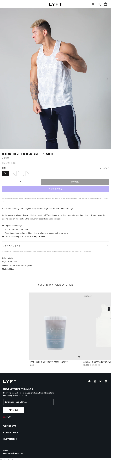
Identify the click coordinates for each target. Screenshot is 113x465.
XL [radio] (29, 173)
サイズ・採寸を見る (11, 245)
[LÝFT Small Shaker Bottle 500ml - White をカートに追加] (79, 357)
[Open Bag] (105, 4)
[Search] (99, 4)
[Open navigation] (5, 4)
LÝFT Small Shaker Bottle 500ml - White (49, 362)
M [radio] (13, 173)
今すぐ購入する (55, 189)
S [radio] (5, 173)
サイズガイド (104, 168)
